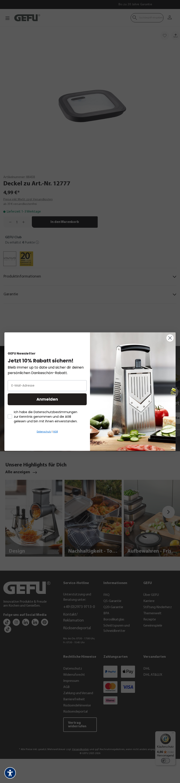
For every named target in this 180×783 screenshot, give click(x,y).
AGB (55, 431)
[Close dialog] (170, 338)
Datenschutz (44, 431)
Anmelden (47, 399)
